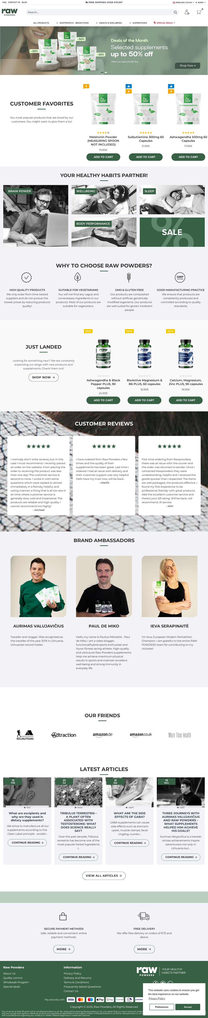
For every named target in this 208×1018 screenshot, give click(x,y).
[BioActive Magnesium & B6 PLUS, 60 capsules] (144, 353)
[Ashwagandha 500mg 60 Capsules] (188, 109)
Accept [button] (188, 1007)
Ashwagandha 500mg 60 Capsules (188, 139)
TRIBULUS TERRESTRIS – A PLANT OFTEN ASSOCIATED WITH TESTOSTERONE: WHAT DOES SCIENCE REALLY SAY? (78, 822)
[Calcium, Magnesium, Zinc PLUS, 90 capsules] (186, 353)
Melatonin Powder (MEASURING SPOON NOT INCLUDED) (103, 140)
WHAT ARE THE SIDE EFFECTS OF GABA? (130, 815)
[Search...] (175, 12)
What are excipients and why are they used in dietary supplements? (27, 817)
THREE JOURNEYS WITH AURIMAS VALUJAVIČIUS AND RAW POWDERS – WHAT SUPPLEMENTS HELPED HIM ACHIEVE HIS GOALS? (181, 822)
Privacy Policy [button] (157, 998)
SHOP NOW (41, 377)
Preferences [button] (161, 1007)
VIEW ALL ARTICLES (102, 875)
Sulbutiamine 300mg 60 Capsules (146, 139)
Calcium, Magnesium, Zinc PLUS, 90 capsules (186, 382)
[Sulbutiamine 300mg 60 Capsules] (146, 109)
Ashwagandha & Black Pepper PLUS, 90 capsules (103, 384)
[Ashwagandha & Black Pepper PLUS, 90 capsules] (103, 353)
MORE (61, 949)
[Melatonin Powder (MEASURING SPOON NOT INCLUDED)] (103, 109)
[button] (103, 157)
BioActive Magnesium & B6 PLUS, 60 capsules (144, 382)
